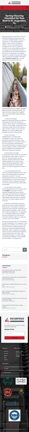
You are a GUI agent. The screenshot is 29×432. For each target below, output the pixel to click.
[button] (2, 8)
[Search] (25, 250)
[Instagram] (14, 426)
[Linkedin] (18, 426)
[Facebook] (11, 426)
